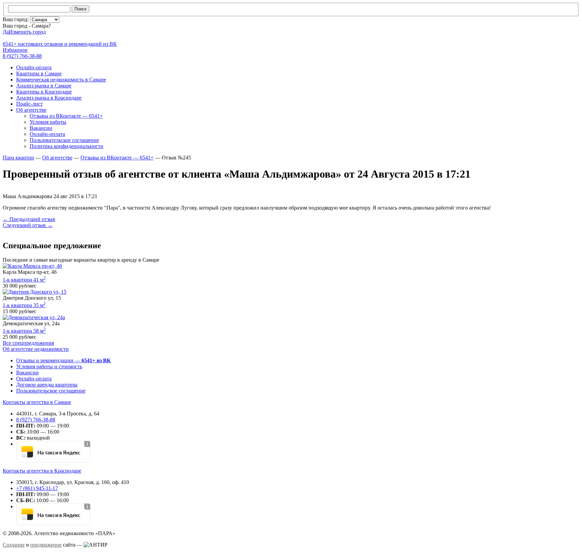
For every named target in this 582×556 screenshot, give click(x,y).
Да (6, 32)
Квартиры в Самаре (39, 73)
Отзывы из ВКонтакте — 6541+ (66, 116)
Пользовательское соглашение (64, 140)
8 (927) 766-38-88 (35, 419)
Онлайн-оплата (34, 67)
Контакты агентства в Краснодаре (42, 471)
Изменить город (27, 32)
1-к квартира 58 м (24, 331)
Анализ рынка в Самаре (43, 85)
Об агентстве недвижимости (36, 349)
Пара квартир (18, 157)
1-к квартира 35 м (24, 305)
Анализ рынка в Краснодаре (49, 98)
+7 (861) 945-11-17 (37, 488)
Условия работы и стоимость (49, 366)
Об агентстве (31, 110)
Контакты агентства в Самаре (37, 402)
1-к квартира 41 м (24, 280)
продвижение (46, 545)
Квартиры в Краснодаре (44, 92)
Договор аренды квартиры (46, 384)
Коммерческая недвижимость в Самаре (61, 79)
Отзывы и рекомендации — (63, 360)
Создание (14, 545)
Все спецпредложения (28, 343)
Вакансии (41, 128)
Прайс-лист (29, 104)
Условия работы (48, 122)
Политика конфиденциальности (66, 146)
